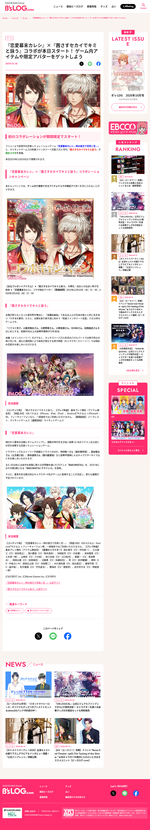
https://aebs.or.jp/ (125, 815)
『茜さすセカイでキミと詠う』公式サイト (26, 589)
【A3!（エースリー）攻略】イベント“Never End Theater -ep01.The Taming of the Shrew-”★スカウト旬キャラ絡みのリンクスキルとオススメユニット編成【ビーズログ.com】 (132, 309)
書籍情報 (91, 6)
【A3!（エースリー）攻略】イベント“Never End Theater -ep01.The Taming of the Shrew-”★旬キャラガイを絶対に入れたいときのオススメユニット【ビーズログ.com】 (78, 755)
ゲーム (24, 18)
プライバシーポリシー (50, 811)
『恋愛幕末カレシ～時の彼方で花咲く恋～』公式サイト (32, 582)
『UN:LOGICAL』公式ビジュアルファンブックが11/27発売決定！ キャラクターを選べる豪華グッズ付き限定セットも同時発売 (78, 707)
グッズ (104, 6)
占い (113, 6)
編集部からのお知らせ (75, 797)
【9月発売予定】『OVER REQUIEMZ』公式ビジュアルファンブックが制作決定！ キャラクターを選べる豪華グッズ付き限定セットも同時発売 (131, 355)
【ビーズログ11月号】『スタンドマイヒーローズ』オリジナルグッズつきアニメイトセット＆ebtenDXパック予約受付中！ (28, 707)
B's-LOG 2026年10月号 (128, 95)
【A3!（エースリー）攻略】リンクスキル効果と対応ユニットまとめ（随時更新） (131, 183)
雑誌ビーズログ (75, 6)
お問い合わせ (30, 811)
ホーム (5, 18)
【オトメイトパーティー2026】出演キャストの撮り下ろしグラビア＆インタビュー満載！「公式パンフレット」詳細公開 (27, 753)
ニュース (58, 6)
